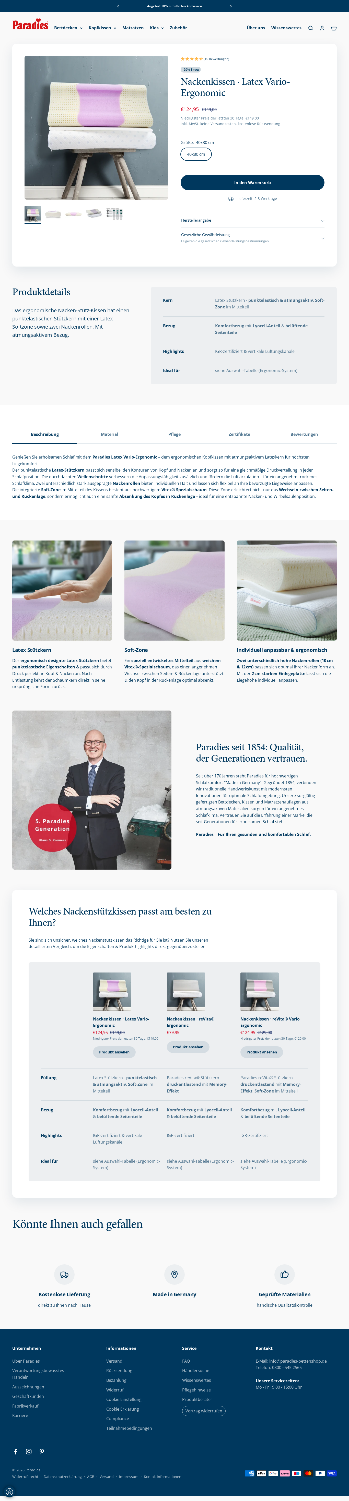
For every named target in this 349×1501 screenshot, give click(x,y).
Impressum (128, 1476)
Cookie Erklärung (122, 1409)
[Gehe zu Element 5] (114, 215)
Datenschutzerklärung (63, 1476)
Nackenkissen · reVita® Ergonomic (190, 1022)
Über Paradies (26, 1361)
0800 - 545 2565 (287, 1367)
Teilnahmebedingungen (129, 1428)
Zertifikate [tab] (239, 434)
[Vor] (231, 6)
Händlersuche (195, 1370)
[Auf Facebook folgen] (15, 1451)
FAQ (186, 1361)
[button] (252, 59)
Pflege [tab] (174, 434)
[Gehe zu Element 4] (94, 215)
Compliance (117, 1418)
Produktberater (197, 1399)
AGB (90, 1476)
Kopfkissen (100, 28)
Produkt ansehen (114, 1052)
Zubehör (178, 28)
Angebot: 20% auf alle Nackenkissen (174, 6)
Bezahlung (116, 1380)
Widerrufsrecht (25, 1476)
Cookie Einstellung (124, 1399)
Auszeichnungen (28, 1387)
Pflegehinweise (196, 1390)
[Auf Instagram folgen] (28, 1451)
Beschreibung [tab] (45, 434)
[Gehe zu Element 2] (53, 215)
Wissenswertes (286, 28)
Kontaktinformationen (162, 1476)
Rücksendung (268, 123)
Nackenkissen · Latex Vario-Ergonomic (121, 1022)
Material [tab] (109, 434)
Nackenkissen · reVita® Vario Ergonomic (270, 1022)
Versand (114, 1361)
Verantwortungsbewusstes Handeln (38, 1374)
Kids (154, 28)
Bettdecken (65, 28)
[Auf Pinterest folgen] (41, 1451)
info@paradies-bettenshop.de (298, 1361)
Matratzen (133, 28)
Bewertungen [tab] (304, 434)
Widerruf (114, 1390)
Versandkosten (223, 123)
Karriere (20, 1415)
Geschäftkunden (28, 1396)
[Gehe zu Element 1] (33, 215)
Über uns (256, 28)
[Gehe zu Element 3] (73, 215)
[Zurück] (118, 6)
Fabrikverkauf (25, 1406)
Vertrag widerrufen (203, 1411)
